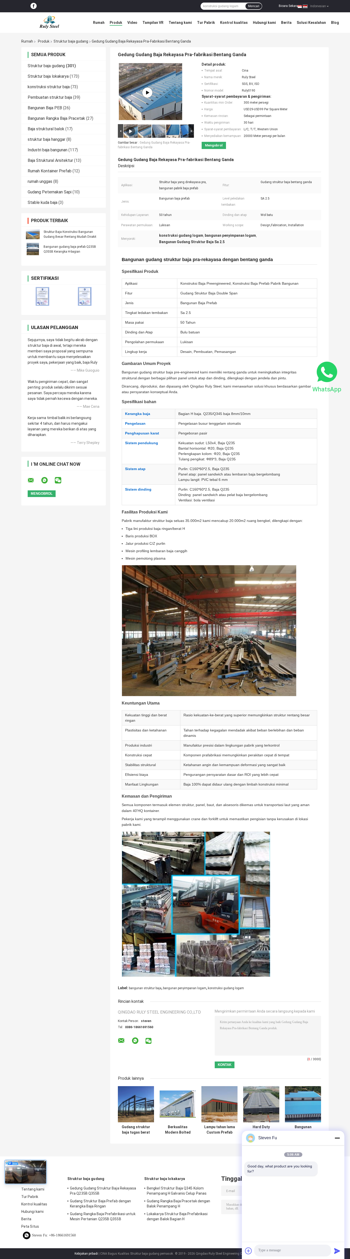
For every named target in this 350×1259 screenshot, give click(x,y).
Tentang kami (180, 23)
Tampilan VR (152, 23)
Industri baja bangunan (47, 149)
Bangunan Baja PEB (45, 107)
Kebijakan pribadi (86, 1253)
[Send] (337, 1250)
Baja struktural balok (46, 128)
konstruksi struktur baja (49, 86)
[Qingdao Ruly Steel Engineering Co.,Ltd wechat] (61, 480)
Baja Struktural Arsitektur (50, 160)
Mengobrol (214, 145)
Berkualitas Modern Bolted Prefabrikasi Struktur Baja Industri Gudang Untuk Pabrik (178, 1130)
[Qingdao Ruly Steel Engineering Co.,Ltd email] (34, 480)
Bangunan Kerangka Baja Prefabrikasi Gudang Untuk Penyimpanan (303, 1130)
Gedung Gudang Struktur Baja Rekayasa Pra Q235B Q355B (103, 1190)
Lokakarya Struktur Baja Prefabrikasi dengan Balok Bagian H (177, 1216)
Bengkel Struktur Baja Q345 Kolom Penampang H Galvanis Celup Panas (177, 1190)
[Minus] (337, 1138)
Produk (116, 23)
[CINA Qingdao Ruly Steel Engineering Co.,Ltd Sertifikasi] (42, 296)
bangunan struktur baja (145, 988)
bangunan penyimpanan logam (184, 988)
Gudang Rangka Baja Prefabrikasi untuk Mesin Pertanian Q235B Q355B (103, 1216)
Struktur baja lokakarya (48, 76)
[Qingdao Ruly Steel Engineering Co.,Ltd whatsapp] (47, 480)
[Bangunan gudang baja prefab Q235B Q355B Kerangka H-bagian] (33, 249)
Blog (335, 23)
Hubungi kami (264, 23)
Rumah (99, 23)
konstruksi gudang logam (226, 988)
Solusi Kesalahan (311, 23)
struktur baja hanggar (46, 139)
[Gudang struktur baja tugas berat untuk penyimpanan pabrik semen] (136, 1104)
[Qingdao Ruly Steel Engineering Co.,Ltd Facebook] (33, 6)
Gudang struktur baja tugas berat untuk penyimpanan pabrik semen (136, 1130)
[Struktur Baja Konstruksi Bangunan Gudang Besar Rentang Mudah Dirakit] (33, 234)
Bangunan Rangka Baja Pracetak (56, 118)
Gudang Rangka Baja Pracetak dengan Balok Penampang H (178, 1203)
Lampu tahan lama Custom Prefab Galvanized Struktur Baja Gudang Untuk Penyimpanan (219, 1130)
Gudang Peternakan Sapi (49, 192)
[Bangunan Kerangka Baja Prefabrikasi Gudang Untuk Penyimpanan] (303, 1104)
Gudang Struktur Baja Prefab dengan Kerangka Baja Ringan (100, 1203)
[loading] (147, 92)
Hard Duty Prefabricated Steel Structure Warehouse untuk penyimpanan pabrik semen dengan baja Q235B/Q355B (261, 1130)
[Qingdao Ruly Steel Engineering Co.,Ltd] (49, 22)
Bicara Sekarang (290, 6)
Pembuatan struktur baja (50, 97)
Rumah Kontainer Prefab (49, 170)
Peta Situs (30, 1226)
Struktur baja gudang (71, 41)
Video (132, 23)
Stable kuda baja (42, 202)
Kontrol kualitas (234, 23)
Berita (286, 23)
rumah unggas (40, 181)
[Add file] (248, 1250)
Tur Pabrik (206, 23)
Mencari (253, 6)
